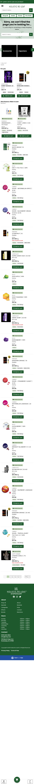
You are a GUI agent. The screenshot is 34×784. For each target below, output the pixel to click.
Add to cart (9, 136)
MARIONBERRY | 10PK (18, 340)
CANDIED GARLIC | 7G (19, 556)
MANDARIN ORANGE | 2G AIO (21, 512)
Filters (3, 782)
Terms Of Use (15, 650)
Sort (30, 782)
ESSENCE (4, 121)
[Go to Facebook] (14, 597)
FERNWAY (14, 145)
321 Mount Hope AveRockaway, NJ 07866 (7, 640)
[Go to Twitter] (20, 597)
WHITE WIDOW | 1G (18, 147)
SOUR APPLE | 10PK (18, 276)
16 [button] (26, 576)
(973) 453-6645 (6, 635)
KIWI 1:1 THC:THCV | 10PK (20, 168)
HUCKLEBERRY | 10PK (18, 426)
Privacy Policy (5, 650)
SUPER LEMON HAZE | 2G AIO (21, 256)
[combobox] (15, 10)
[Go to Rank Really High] (17, 658)
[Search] (31, 10)
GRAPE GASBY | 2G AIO (19, 317)
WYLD (13, 166)
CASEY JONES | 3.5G (23, 123)
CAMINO (14, 186)
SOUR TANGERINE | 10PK (19, 297)
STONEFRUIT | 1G (17, 233)
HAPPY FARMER (16, 554)
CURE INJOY (15, 254)
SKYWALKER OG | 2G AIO (19, 469)
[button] (2, 6)
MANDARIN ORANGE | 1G (19, 360)
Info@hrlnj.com (6, 637)
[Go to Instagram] (17, 597)
